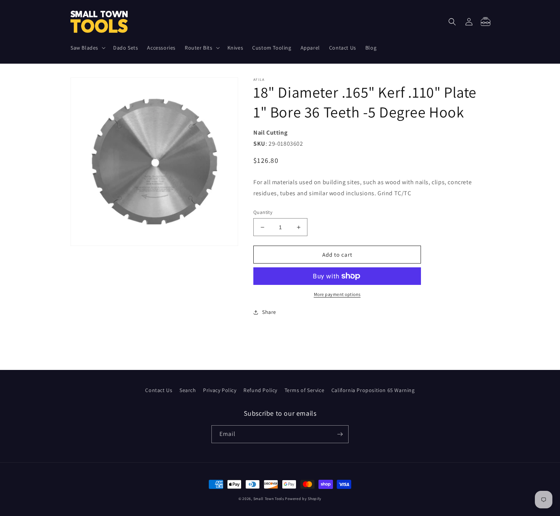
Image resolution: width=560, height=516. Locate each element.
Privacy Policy (219, 390)
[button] (87, 48)
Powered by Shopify (303, 498)
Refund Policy (260, 390)
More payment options (337, 294)
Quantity (262, 212)
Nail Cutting (270, 133)
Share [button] (269, 312)
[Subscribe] (339, 434)
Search (187, 390)
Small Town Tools (268, 498)
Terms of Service (305, 390)
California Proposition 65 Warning (373, 390)
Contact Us (158, 390)
